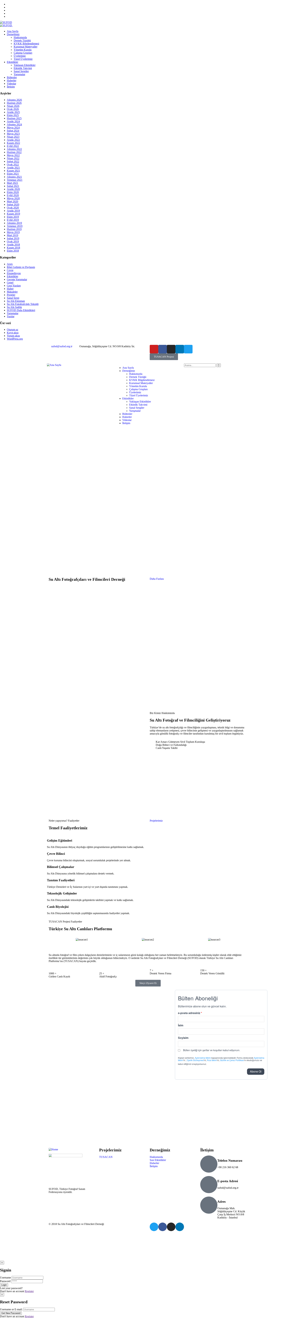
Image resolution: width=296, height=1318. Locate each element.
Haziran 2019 (14, 229)
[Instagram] (171, 349)
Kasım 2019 (13, 213)
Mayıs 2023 (13, 133)
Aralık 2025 (13, 112)
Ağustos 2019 (14, 223)
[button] (148, 942)
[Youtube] (154, 349)
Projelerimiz (156, 820)
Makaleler (12, 291)
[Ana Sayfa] (54, 364)
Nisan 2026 (13, 106)
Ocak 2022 (13, 164)
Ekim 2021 (13, 173)
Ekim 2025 (13, 115)
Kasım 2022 (13, 142)
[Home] (53, 1149)
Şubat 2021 (13, 186)
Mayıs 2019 (13, 232)
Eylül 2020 (13, 195)
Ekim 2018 (13, 250)
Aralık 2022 (13, 139)
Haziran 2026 (14, 102)
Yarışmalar (12, 313)
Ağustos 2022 (14, 149)
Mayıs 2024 (13, 127)
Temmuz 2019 (14, 226)
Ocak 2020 (13, 207)
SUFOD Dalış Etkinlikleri (21, 310)
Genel (10, 282)
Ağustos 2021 (14, 176)
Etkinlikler (12, 276)
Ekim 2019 (13, 216)
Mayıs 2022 (13, 155)
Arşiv (10, 264)
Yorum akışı (13, 335)
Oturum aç (12, 329)
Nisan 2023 (13, 136)
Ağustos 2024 (14, 124)
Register (29, 1291)
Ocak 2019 (13, 241)
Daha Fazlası (157, 578)
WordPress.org (15, 338)
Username (5, 1277)
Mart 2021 (12, 182)
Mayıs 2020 (13, 198)
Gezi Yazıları (14, 285)
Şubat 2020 (13, 204)
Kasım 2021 (13, 170)
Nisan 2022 (13, 158)
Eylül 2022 (13, 146)
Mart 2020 (12, 201)
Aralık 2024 (13, 121)
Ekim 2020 (13, 192)
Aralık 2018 (13, 244)
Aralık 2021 (13, 167)
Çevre (10, 270)
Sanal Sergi (13, 297)
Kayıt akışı (12, 332)
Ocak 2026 (13, 109)
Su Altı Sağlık (14, 307)
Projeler (11, 294)
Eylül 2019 (13, 219)
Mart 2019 (12, 235)
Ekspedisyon (14, 273)
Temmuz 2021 (14, 179)
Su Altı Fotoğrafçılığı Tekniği (23, 304)
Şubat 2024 (13, 130)
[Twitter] (188, 349)
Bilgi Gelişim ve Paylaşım (21, 267)
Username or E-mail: (11, 1309)
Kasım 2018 (13, 247)
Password (5, 1281)
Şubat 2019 (13, 238)
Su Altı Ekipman (16, 301)
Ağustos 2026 (14, 99)
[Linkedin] (179, 349)
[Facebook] (162, 349)
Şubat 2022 (13, 161)
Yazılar (10, 316)
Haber (10, 288)
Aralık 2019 (13, 210)
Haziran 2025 (14, 118)
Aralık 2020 (13, 189)
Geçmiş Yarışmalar (17, 279)
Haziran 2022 (14, 152)
